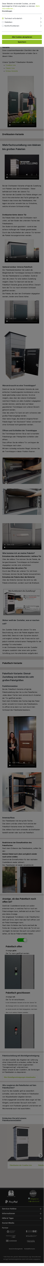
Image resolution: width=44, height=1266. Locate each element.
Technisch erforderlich (13, 18)
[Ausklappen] (41, 18)
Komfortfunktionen (11, 26)
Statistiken (8, 22)
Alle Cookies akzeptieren (22, 37)
